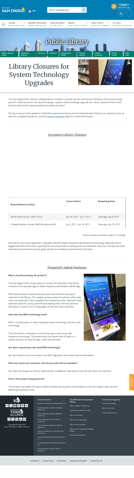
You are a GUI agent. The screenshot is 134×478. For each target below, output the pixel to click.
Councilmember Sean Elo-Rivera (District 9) (49, 450)
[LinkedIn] (26, 405)
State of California (108, 408)
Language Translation (78, 460)
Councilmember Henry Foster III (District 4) (49, 420)
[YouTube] (14, 405)
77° (32, 11)
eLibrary (53, 53)
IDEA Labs (127, 54)
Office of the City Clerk (78, 424)
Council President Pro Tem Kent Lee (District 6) (50, 432)
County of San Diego (109, 403)
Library (71, 23)
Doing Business (57, 23)
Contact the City (96, 460)
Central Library (82, 54)
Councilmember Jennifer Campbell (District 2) (50, 409)
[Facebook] (7, 405)
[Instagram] (18, 405)
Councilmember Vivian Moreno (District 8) (52, 444)
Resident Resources (37, 23)
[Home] (3, 24)
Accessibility (61, 460)
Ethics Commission (76, 415)
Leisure (12, 23)
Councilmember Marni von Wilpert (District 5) (50, 426)
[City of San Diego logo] (13, 9)
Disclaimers (34, 460)
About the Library (25, 54)
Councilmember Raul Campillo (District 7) (51, 438)
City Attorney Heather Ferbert (80, 410)
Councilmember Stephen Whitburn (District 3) (50, 415)
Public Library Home (7, 54)
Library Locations (98, 54)
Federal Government (109, 413)
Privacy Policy (48, 460)
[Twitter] (11, 405)
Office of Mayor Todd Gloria (79, 406)
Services (41, 53)
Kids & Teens (114, 54)
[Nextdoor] (22, 405)
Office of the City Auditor (78, 420)
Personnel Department (78, 435)
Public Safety (97, 23)
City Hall (116, 23)
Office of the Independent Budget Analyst (81, 430)
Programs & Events (66, 54)
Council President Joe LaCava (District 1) (51, 403)
